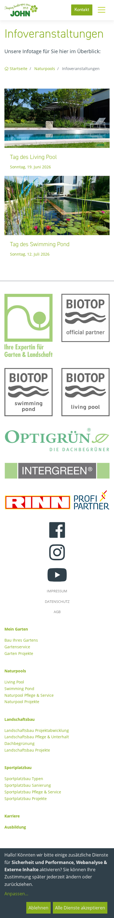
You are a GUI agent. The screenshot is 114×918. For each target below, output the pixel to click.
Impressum (57, 590)
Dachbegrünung (19, 743)
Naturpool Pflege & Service (29, 695)
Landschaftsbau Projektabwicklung (36, 730)
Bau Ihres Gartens (21, 640)
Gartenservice (17, 646)
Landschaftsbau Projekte (27, 750)
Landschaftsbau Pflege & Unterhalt (36, 736)
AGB (57, 611)
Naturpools (44, 68)
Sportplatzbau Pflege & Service (32, 791)
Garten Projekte (18, 653)
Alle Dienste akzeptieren (80, 908)
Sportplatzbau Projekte (25, 798)
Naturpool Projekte (21, 701)
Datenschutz (57, 601)
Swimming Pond (19, 688)
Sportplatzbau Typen (23, 778)
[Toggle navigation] (102, 10)
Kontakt (81, 10)
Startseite (18, 68)
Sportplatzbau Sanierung (27, 785)
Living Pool (14, 682)
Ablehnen (38, 908)
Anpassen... (16, 894)
